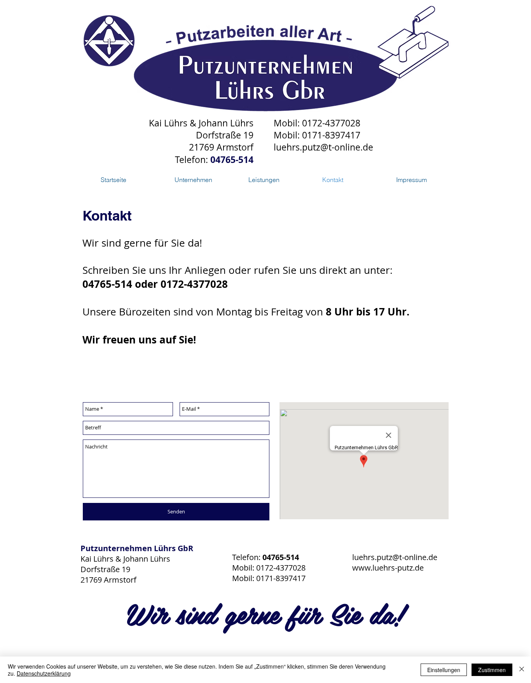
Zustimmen (492, 670)
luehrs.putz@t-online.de (323, 147)
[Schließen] (521, 670)
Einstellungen (443, 670)
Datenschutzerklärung (44, 673)
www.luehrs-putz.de (388, 567)
